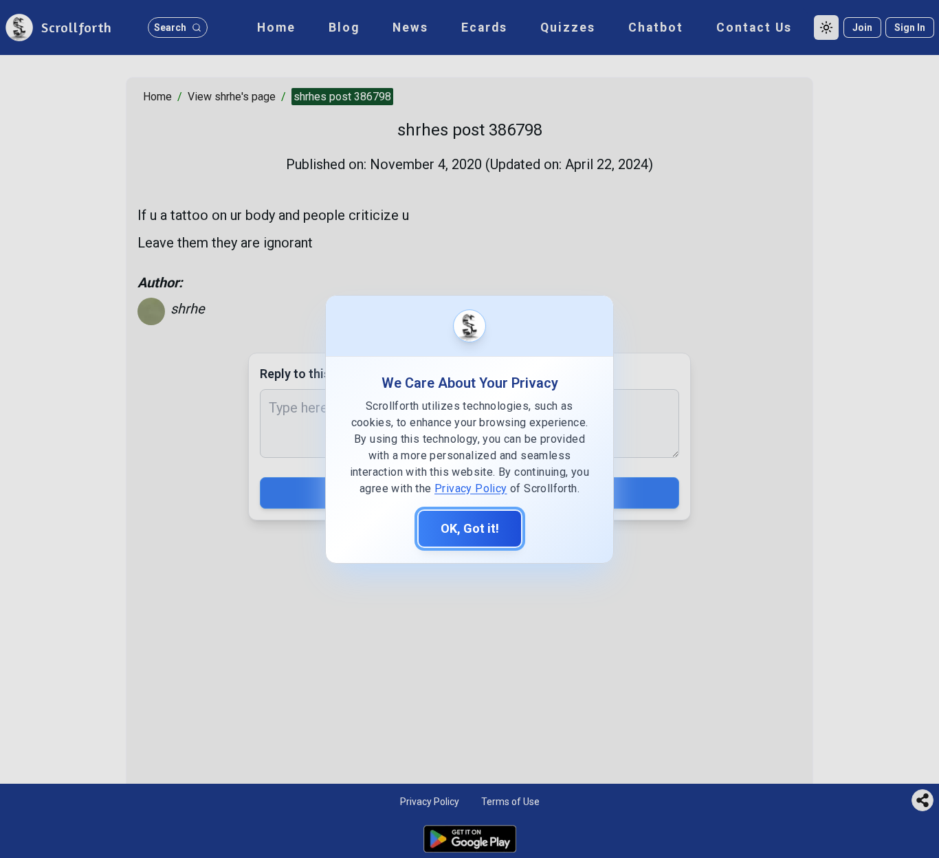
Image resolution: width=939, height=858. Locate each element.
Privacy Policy (470, 488)
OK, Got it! (470, 528)
